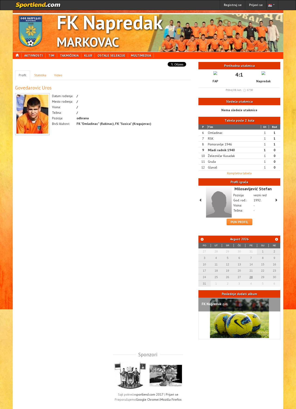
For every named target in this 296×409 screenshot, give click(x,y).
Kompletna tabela (239, 173)
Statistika (40, 75)
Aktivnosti (33, 55)
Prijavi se (256, 5)
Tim (51, 55)
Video (58, 75)
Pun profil (239, 222)
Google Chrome (147, 399)
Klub (88, 55)
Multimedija (141, 55)
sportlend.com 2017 (149, 394)
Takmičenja (69, 55)
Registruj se (233, 5)
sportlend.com (38, 5)
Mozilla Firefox (171, 399)
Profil (22, 75)
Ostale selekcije (111, 55)
